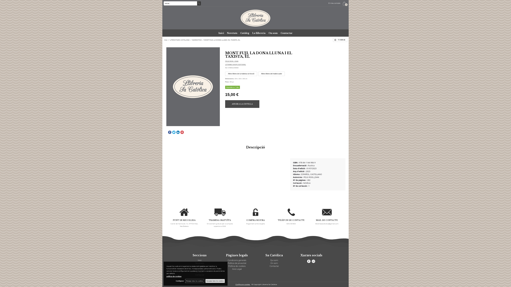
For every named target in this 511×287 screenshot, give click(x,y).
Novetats (232, 33)
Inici (221, 33)
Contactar (286, 33)
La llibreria (258, 33)
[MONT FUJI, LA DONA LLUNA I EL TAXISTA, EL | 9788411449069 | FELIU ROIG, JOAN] (193, 86)
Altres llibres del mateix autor (271, 74)
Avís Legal (237, 269)
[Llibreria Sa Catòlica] (255, 18)
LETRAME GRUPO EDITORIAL (235, 64)
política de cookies (173, 276)
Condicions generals (237, 260)
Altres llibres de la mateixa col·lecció (241, 74)
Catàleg (244, 33)
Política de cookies (237, 266)
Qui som (274, 260)
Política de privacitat (237, 263)
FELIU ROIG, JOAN (231, 61)
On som (273, 33)
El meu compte (334, 3)
